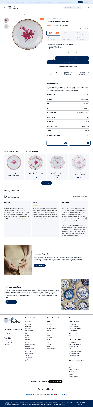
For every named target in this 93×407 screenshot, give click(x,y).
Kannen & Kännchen (51, 328)
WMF (26, 360)
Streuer (49, 339)
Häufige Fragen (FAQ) (74, 321)
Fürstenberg (28, 326)
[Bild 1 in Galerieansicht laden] (6, 20)
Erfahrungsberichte (73, 332)
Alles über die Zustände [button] (84, 28)
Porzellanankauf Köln (74, 355)
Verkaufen (85, 2)
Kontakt (70, 365)
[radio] (53, 33)
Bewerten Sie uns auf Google (80, 196)
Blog (70, 335)
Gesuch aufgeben (73, 330)
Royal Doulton (28, 350)
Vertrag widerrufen (73, 326)
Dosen (48, 323)
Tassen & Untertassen (52, 341)
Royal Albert (28, 346)
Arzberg (27, 323)
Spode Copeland (29, 353)
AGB (70, 373)
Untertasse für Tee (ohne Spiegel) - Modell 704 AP (14, 174)
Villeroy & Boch (28, 357)
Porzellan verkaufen (73, 342)
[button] (4, 7)
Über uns (71, 364)
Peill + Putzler (28, 341)
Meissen (27, 337)
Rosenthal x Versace (30, 344)
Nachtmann (28, 339)
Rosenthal (27, 342)
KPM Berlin (27, 333)
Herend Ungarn (11, 14)
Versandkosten (65, 25)
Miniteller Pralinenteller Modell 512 (36, 174)
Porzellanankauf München (75, 357)
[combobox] (72, 7)
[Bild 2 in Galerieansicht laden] (6, 26)
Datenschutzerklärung (74, 369)
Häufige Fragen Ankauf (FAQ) (75, 344)
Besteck (49, 321)
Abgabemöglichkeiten (74, 348)
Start (5, 14)
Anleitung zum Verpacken (75, 349)
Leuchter (49, 330)
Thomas (27, 355)
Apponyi (19, 14)
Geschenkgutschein (51, 348)
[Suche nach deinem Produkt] (65, 7)
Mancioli (27, 335)
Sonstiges (49, 337)
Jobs (70, 367)
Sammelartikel (50, 333)
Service (48, 335)
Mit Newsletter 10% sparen (75, 333)
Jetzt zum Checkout (68, 62)
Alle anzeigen (46, 183)
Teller (48, 342)
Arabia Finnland (28, 321)
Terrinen (49, 344)
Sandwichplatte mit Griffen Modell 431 (57, 174)
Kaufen (80, 2)
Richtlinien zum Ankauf (74, 346)
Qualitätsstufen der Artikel (75, 328)
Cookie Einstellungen (73, 376)
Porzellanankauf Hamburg (75, 351)
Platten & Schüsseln (82, 112)
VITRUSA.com (72, 374)
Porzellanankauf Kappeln (74, 353)
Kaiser (26, 332)
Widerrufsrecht (72, 324)
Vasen (48, 346)
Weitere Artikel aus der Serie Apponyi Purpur (21, 151)
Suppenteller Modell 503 (79, 174)
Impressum (71, 371)
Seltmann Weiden (29, 351)
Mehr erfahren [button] (51, 48)
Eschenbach (28, 324)
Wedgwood (28, 359)
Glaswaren (49, 324)
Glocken (49, 326)
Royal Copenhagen (29, 348)
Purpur (24, 14)
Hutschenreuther (29, 330)
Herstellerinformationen (53, 135)
